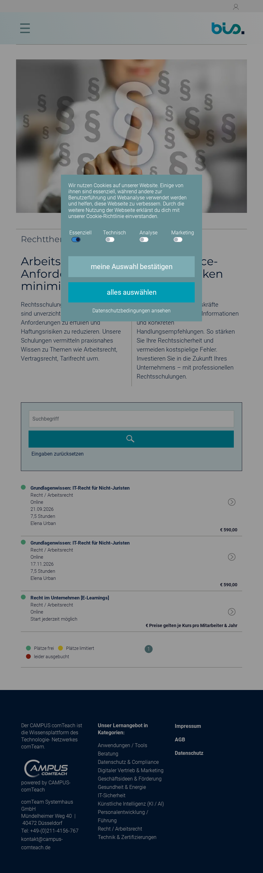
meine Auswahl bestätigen (132, 267)
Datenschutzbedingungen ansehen (131, 311)
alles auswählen (132, 292)
